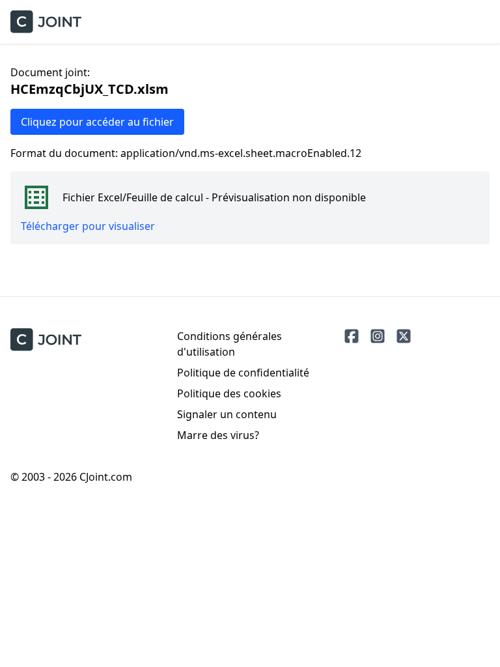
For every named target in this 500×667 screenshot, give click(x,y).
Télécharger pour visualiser (88, 226)
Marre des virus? (218, 435)
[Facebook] (351, 336)
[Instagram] (377, 336)
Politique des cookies (229, 393)
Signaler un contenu (227, 414)
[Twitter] (403, 336)
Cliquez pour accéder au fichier (97, 122)
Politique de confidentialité (243, 372)
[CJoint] (45, 339)
